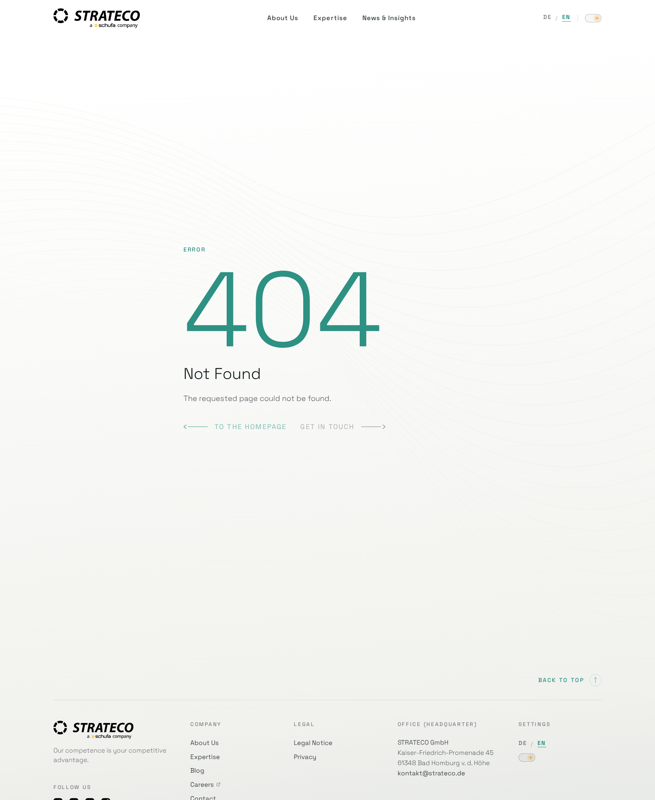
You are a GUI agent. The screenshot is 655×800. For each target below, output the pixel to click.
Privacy (305, 757)
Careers (202, 784)
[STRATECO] (96, 18)
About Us (204, 743)
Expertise (205, 757)
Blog (197, 770)
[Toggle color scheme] (593, 18)
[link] (235, 426)
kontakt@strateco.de (431, 773)
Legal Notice (313, 743)
